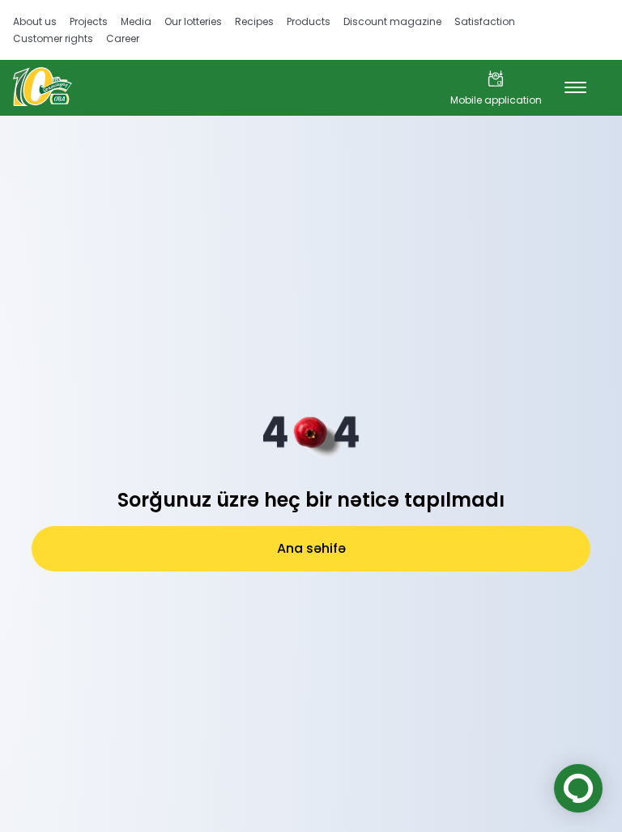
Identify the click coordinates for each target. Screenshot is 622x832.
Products (308, 21)
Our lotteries (193, 21)
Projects (89, 21)
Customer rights (53, 38)
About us (35, 21)
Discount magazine (392, 21)
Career (122, 38)
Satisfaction (484, 21)
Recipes (254, 21)
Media (136, 21)
